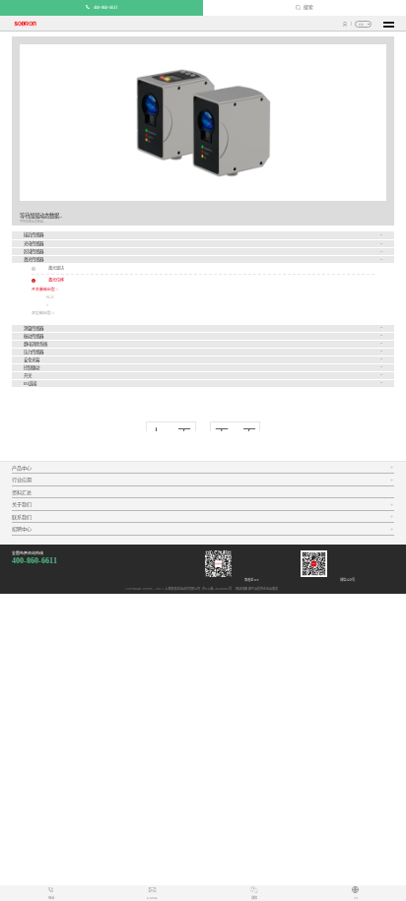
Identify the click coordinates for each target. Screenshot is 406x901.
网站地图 (240, 589)
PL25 (50, 297)
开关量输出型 (43, 289)
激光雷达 (56, 268)
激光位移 (56, 280)
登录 (345, 24)
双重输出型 (41, 313)
